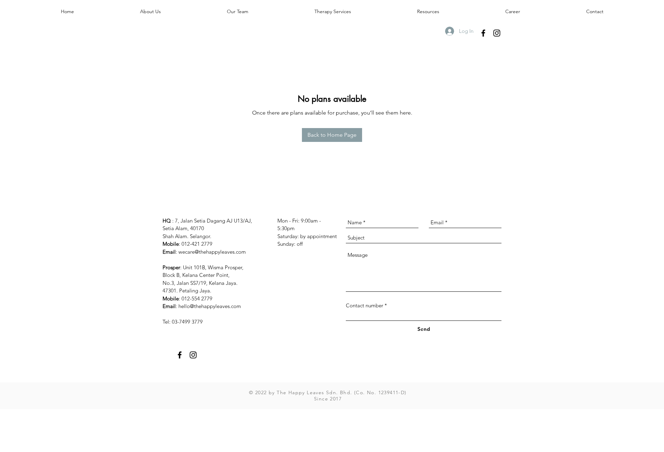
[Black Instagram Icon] (496, 33)
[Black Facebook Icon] (483, 33)
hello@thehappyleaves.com (209, 306)
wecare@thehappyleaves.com (212, 251)
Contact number (364, 305)
